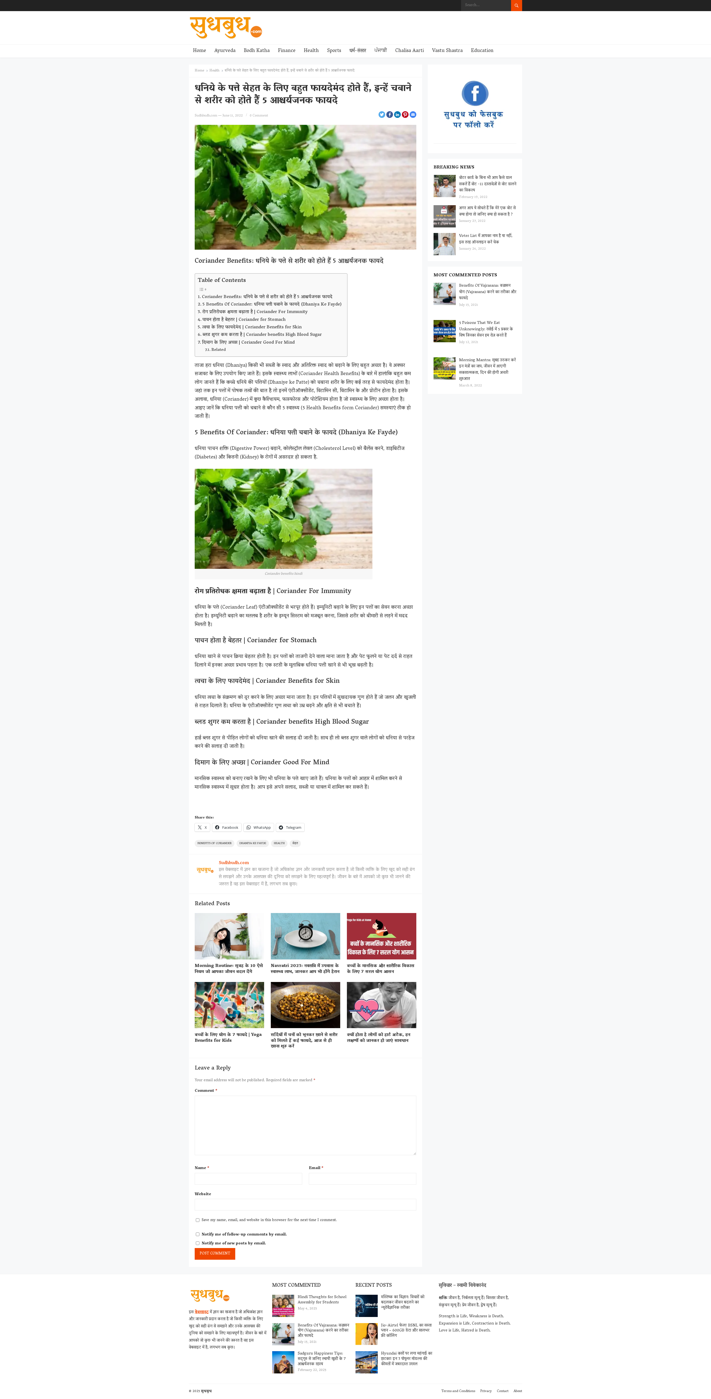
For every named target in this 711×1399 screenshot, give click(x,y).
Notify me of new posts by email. (234, 1243)
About (518, 1391)
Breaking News (454, 167)
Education (482, 51)
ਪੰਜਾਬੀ (380, 51)
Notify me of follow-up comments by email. (244, 1235)
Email (316, 1168)
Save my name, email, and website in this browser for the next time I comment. (269, 1220)
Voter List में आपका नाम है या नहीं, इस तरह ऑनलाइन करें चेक (485, 239)
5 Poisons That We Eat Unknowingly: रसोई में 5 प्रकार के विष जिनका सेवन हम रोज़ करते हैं (486, 329)
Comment (206, 1091)
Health (311, 51)
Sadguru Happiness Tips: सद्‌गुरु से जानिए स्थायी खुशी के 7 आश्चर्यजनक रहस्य (322, 1359)
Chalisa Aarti (409, 51)
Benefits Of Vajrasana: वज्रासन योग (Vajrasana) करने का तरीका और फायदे (487, 292)
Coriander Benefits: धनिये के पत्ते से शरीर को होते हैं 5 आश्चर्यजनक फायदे (267, 297)
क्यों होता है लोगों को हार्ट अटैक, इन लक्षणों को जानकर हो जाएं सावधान (378, 1038)
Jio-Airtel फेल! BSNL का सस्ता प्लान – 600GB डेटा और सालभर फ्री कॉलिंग (406, 1331)
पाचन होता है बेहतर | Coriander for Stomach (244, 320)
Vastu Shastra (447, 51)
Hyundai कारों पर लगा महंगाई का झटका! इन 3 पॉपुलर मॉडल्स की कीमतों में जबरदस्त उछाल (406, 1359)
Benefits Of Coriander (214, 843)
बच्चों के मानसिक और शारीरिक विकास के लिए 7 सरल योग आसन (380, 969)
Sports (334, 51)
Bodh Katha (257, 51)
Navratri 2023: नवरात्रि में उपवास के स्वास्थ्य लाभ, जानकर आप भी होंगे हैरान (305, 969)
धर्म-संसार (357, 51)
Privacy (486, 1391)
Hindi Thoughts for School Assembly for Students (322, 1299)
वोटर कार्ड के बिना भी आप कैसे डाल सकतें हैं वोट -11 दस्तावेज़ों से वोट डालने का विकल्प (487, 184)
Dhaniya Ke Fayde (252, 843)
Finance (287, 51)
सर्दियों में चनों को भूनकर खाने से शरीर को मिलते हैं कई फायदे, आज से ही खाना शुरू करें (304, 1041)
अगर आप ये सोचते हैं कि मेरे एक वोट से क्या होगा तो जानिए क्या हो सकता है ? (487, 211)
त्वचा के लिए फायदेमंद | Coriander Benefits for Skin (252, 327)
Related (218, 350)
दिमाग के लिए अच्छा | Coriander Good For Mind (248, 342)
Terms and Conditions (458, 1391)
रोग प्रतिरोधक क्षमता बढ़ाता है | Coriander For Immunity (255, 312)
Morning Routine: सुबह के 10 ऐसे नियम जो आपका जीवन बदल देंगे (229, 969)
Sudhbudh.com (206, 115)
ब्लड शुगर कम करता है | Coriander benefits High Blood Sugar (262, 335)
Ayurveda (225, 51)
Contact (503, 1391)
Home (199, 51)
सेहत (295, 843)
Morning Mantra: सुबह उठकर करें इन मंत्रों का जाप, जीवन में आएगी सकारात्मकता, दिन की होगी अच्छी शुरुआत (487, 369)
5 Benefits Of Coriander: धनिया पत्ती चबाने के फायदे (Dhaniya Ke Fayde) (272, 304)
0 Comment (259, 115)
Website (203, 1194)
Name (202, 1168)
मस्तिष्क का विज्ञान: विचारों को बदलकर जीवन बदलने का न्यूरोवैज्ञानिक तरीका (402, 1302)
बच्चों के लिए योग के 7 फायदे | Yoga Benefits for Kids (228, 1038)
